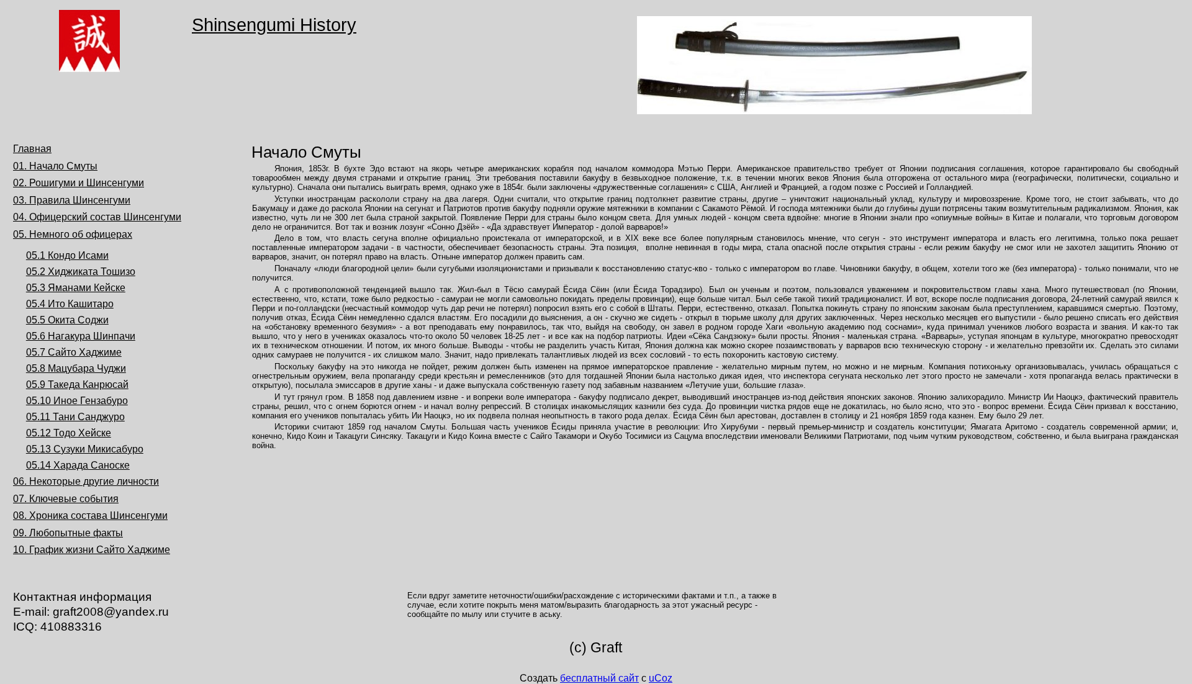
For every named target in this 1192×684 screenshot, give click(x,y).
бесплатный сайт (599, 678)
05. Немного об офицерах (72, 234)
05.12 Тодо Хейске (68, 433)
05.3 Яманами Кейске (75, 287)
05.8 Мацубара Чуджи (76, 368)
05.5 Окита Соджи (67, 320)
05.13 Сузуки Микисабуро (84, 449)
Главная (32, 148)
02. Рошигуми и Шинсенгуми (78, 183)
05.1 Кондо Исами (67, 255)
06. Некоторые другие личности (86, 481)
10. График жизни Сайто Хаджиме (91, 549)
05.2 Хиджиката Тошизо (80, 271)
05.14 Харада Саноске (78, 465)
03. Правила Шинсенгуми (71, 200)
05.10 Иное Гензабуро (77, 400)
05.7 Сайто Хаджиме (74, 352)
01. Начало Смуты (55, 166)
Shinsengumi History (274, 25)
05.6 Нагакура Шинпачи (80, 336)
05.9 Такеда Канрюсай (77, 384)
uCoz (660, 678)
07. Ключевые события (66, 498)
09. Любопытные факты (68, 533)
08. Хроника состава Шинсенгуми (90, 515)
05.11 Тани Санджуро (75, 417)
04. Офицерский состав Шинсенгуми (97, 217)
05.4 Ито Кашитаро (70, 304)
